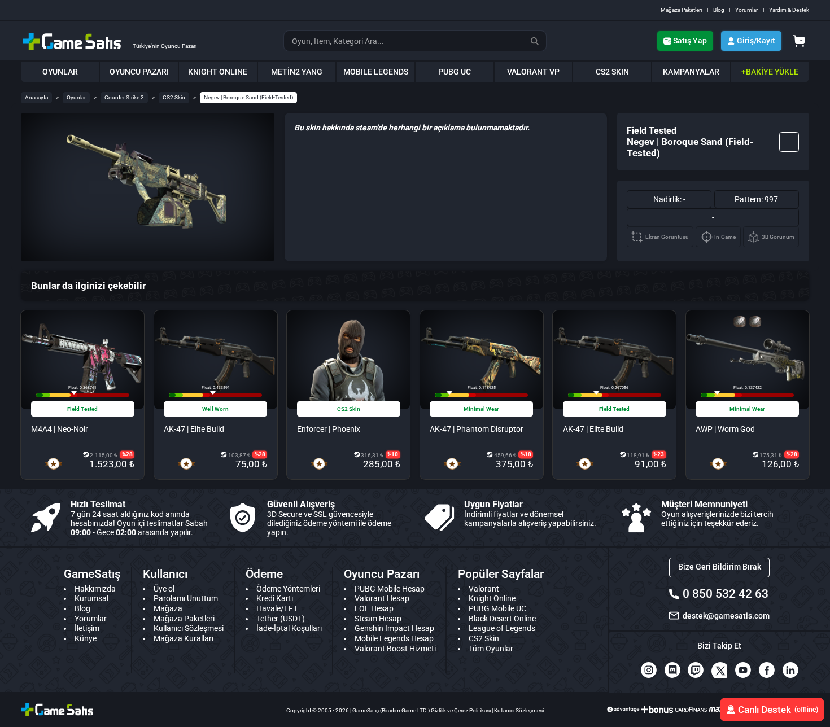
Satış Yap (690, 40)
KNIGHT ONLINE (217, 71)
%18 (526, 454)
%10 (392, 454)
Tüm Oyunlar (491, 648)
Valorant (484, 588)
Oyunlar (76, 97)
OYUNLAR (60, 71)
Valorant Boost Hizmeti (395, 648)
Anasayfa (36, 97)
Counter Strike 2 (124, 97)
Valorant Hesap (382, 598)
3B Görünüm (778, 236)
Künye (86, 638)
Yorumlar (746, 10)
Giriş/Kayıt (756, 40)
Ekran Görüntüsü (667, 236)
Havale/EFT (277, 608)
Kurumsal (91, 598)
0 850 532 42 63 (725, 594)
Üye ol (164, 588)
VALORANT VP (533, 71)
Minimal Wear (481, 409)
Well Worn (215, 409)
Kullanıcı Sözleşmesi (189, 628)
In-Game (725, 236)
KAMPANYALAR (691, 71)
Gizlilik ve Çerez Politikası (461, 710)
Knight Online (492, 598)
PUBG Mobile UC (497, 608)
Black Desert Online (502, 618)
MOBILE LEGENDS (375, 71)
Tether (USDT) (280, 618)
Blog (718, 10)
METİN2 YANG (296, 71)
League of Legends (502, 628)
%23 (658, 454)
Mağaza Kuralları (183, 638)
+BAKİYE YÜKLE (769, 71)
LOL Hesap (374, 608)
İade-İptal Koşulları (289, 628)
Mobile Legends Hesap (394, 638)
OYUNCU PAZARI (139, 71)
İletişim (87, 628)
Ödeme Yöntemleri (288, 588)
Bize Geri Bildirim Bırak (719, 566)
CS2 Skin (174, 97)
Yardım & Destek (789, 10)
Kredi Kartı (274, 598)
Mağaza (168, 608)
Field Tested (82, 409)
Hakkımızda (95, 588)
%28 (127, 454)
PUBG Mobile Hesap (390, 588)
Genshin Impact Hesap (394, 628)
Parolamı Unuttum (186, 598)
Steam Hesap (378, 618)
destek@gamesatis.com (726, 615)
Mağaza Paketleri (681, 10)
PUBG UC (454, 71)
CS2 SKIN (612, 71)
